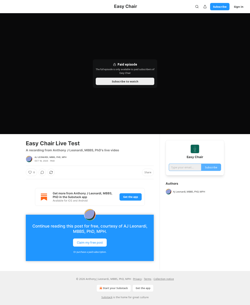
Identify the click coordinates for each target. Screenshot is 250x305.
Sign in (238, 6)
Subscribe (220, 6)
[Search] (197, 6)
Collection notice (164, 279)
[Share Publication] (205, 6)
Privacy (137, 279)
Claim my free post (90, 243)
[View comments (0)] (42, 172)
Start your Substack (115, 288)
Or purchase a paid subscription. (89, 252)
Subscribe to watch (125, 81)
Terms (147, 279)
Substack (106, 297)
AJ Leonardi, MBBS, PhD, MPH (50, 157)
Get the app (130, 197)
